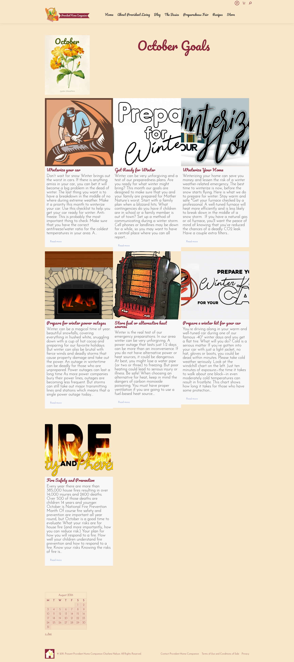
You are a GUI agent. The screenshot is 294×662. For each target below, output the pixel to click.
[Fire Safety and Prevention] (79, 443)
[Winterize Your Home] (215, 132)
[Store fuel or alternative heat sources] (147, 285)
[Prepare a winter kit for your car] (215, 285)
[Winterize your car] (79, 132)
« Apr (48, 634)
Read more (56, 241)
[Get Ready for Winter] (147, 132)
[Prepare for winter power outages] (79, 285)
